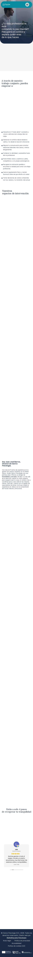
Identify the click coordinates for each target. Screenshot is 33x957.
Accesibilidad (16, 943)
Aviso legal (7, 941)
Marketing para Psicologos (16, 938)
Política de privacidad (22, 941)
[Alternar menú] (27, 5)
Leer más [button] (16, 864)
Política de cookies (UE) (16, 946)
